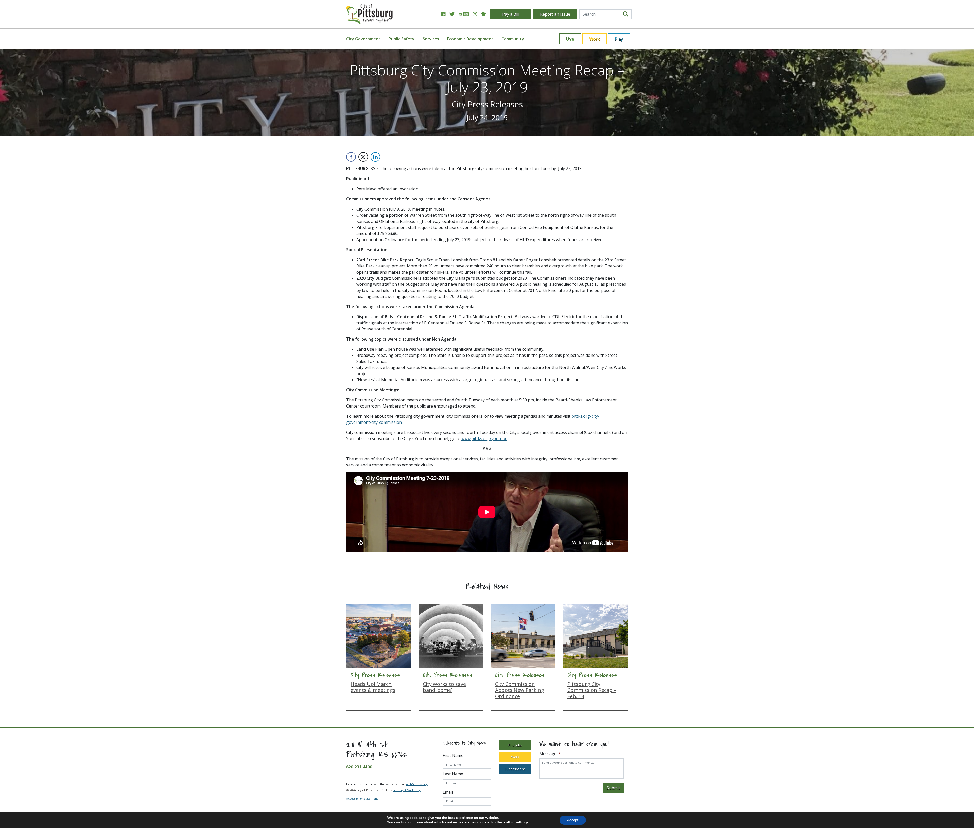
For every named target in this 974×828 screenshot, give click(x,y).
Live (570, 39)
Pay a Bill (510, 14)
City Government (363, 39)
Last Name (453, 774)
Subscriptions (515, 769)
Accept (572, 820)
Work (594, 39)
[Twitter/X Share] (363, 157)
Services (431, 39)
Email (448, 792)
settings (521, 822)
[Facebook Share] (351, 157)
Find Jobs (515, 745)
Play (619, 39)
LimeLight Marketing (407, 790)
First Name (453, 755)
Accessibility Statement (362, 798)
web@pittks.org (417, 784)
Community (512, 39)
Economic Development (470, 39)
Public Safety (401, 39)
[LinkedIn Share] (375, 157)
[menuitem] (366, 39)
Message (550, 753)
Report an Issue (555, 14)
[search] (625, 14)
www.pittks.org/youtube (484, 438)
